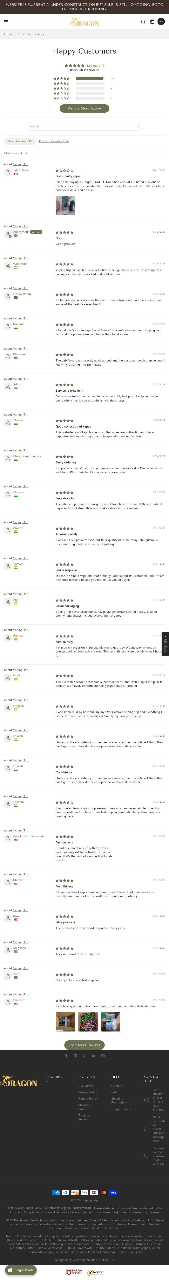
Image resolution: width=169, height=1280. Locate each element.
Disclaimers (86, 1086)
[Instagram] (75, 1055)
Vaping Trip (20, 164)
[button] (62, 78)
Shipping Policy (84, 1107)
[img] (84, 65)
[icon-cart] (152, 21)
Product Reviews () (54, 141)
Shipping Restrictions (119, 1100)
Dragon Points (121, 1109)
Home (8, 34)
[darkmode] (161, 21)
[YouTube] (93, 1055)
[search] (143, 21)
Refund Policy (87, 1098)
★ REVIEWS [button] (165, 643)
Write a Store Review (85, 108)
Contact (116, 1086)
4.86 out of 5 (95, 65)
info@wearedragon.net (159, 1137)
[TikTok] (84, 1055)
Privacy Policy (88, 1092)
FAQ (114, 1092)
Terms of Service (84, 1117)
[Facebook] (66, 1055)
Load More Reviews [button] (84, 1045)
